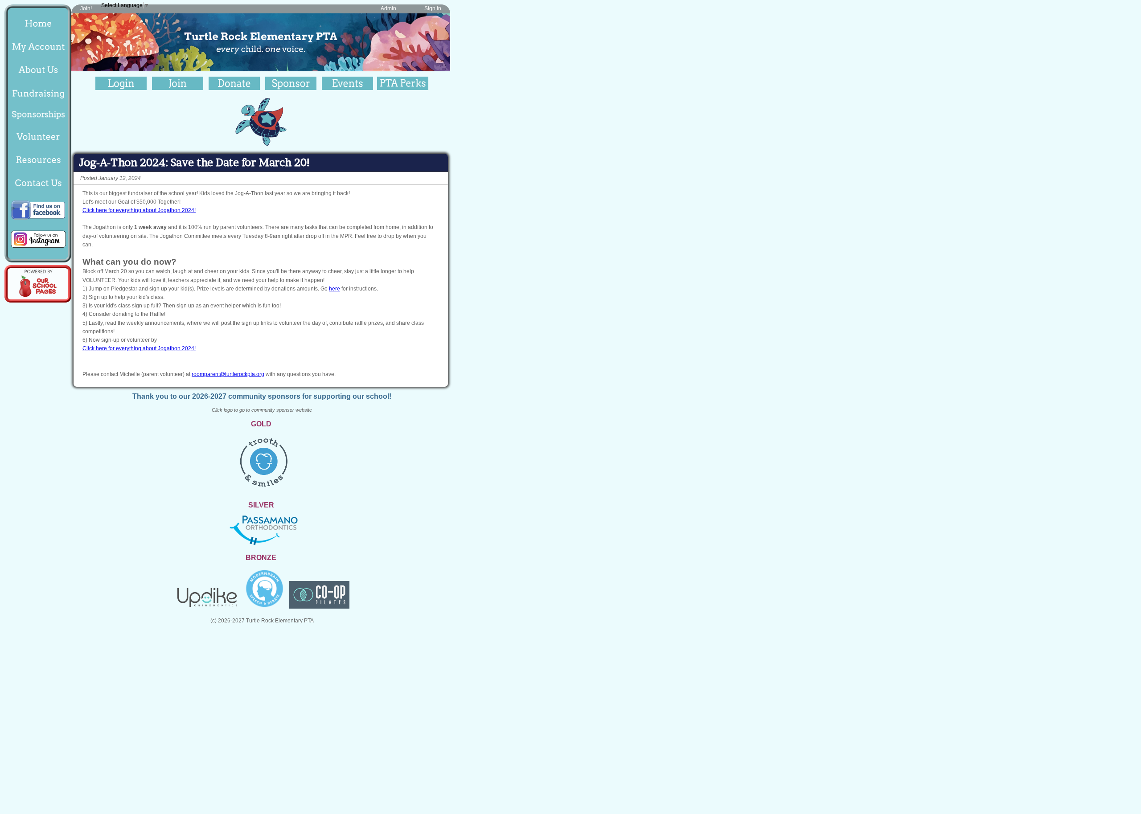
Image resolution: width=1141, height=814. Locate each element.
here (334, 289)
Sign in (432, 8)
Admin (388, 8)
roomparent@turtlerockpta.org (228, 374)
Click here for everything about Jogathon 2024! (139, 210)
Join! (86, 8)
